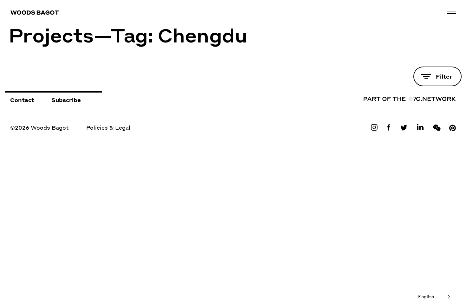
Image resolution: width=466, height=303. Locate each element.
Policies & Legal (108, 127)
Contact (22, 99)
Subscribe (66, 99)
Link (375, 127)
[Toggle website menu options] (452, 12)
